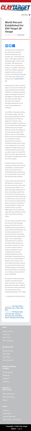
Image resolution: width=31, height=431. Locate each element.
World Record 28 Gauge (17, 317)
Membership (6, 375)
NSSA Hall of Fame (8, 394)
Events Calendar (7, 372)
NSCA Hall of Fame (8, 397)
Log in (19, 429)
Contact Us (5, 381)
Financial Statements (8, 416)
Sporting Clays (7, 347)
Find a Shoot (6, 337)
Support (4, 400)
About (4, 406)
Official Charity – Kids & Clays (11, 419)
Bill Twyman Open (17, 312)
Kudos (14, 308)
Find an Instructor (7, 340)
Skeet (18, 308)
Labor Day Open (10, 313)
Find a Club (6, 334)
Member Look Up (7, 331)
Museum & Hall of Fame (7, 389)
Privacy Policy (6, 413)
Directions (5, 378)
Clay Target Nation (15, 6)
